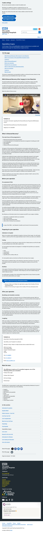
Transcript (37, 115)
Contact (3, 486)
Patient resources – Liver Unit (8, 413)
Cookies (18, 523)
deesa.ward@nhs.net (10, 360)
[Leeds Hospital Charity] (10, 493)
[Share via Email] (18, 449)
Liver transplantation (6, 418)
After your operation (9, 68)
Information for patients (7, 408)
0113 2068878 (8, 355)
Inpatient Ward (5, 410)
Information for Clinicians (7, 437)
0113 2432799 (5, 473)
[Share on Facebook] (15, 449)
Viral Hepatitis (5, 426)
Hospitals (4, 479)
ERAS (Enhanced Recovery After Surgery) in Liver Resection (17, 55)
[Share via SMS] (21, 449)
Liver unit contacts (6, 442)
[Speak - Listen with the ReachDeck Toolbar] (39, 29)
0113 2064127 (8, 358)
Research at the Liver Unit (7, 434)
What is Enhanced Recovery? (10, 61)
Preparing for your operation (11, 64)
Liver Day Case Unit (6, 416)
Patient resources (5, 482)
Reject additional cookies (8, 19)
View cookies (5, 22)
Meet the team (8, 72)
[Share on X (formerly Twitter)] (12, 449)
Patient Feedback (5, 483)
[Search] (39, 32)
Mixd (11, 530)
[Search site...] (30, 32)
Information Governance (7, 525)
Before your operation (9, 63)
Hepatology (4, 423)
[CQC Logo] (7, 505)
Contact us (7, 59)
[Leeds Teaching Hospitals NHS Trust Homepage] (9, 30)
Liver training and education (8, 439)
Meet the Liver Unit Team (7, 421)
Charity (35, 29)
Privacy (14, 523)
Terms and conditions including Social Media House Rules (14, 524)
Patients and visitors (6, 481)
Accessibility (9, 523)
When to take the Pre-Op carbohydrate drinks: (14, 66)
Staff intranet (30, 524)
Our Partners (4, 485)
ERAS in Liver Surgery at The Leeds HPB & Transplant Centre (17, 57)
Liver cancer (4, 431)
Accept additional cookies (8, 16)
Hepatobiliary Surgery (6, 429)
